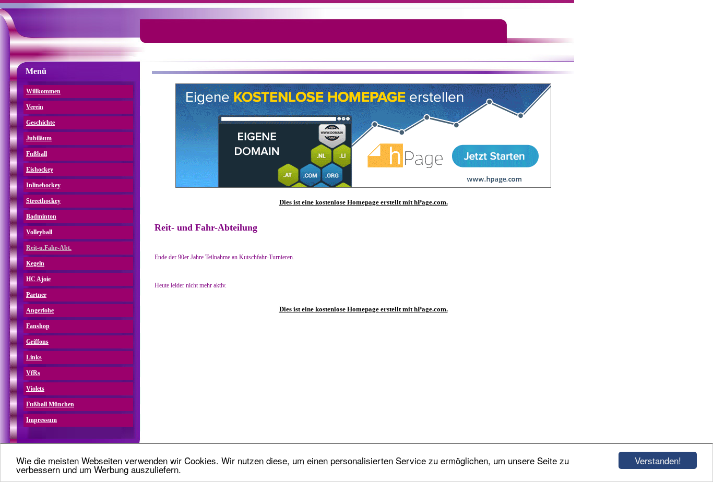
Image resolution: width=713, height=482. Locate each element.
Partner (36, 294)
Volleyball (39, 232)
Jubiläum (39, 138)
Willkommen (43, 91)
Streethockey (43, 200)
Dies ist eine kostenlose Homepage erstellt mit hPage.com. (363, 202)
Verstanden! (658, 460)
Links (34, 357)
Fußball (36, 154)
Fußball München (50, 404)
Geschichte (40, 122)
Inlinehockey (43, 185)
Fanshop (38, 326)
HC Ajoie (38, 279)
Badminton (41, 216)
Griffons (37, 341)
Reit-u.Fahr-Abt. (49, 247)
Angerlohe (40, 310)
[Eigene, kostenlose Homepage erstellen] (363, 185)
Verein (34, 107)
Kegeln (35, 263)
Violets (35, 388)
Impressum (41, 420)
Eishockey (39, 169)
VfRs (33, 373)
